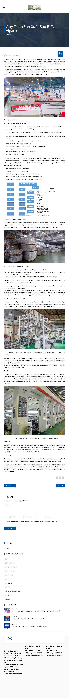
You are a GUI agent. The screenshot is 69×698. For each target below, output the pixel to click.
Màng (5, 559)
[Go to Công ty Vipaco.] (4, 34)
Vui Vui (9, 55)
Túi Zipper (7, 599)
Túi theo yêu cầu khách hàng (12, 591)
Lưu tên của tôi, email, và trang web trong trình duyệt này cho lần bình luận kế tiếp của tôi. (31, 521)
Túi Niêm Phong (8, 575)
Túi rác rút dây (8, 583)
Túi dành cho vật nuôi (10, 567)
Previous (10, 485)
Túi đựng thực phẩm (10, 571)
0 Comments (16, 55)
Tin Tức (6, 548)
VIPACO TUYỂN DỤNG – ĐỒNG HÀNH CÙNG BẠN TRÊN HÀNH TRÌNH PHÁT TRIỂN (36, 611)
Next (59, 485)
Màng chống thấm (9, 563)
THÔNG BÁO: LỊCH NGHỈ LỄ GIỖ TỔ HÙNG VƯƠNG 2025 (28, 619)
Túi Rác (6, 579)
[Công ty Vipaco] (34, 7)
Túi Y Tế (6, 595)
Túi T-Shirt (7, 587)
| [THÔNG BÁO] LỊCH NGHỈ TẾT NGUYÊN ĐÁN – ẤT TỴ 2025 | (30, 626)
